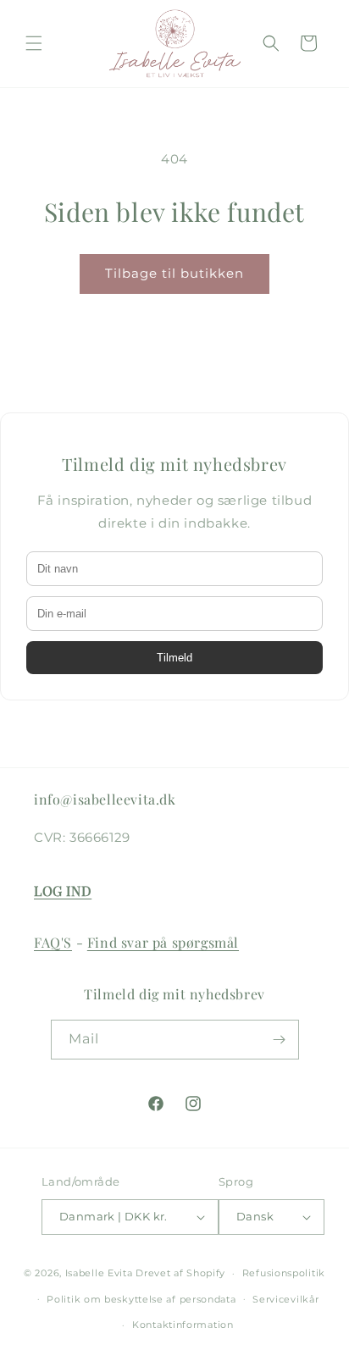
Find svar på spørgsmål (163, 942)
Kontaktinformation (183, 1325)
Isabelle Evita (99, 1273)
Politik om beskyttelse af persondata (141, 1299)
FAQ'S (53, 942)
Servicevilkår (285, 1299)
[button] (34, 43)
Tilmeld (174, 657)
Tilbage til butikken (174, 273)
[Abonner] (279, 1039)
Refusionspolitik (283, 1273)
